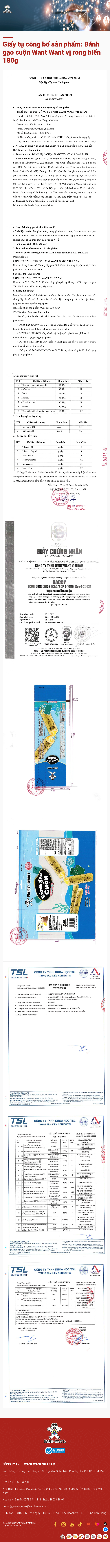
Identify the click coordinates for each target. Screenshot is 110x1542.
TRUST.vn (17, 1526)
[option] (55, 15)
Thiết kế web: (8, 1526)
